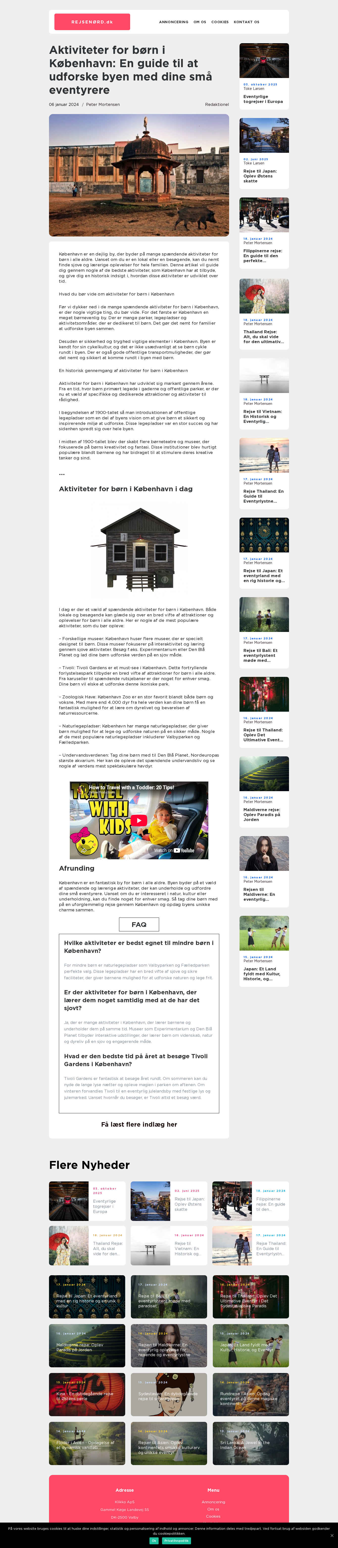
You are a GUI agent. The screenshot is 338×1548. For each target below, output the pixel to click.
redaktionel (217, 104)
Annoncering (174, 22)
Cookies (220, 22)
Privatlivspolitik (177, 1541)
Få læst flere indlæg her (139, 1124)
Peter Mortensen (103, 104)
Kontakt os (247, 22)
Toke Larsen (253, 88)
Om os (200, 22)
